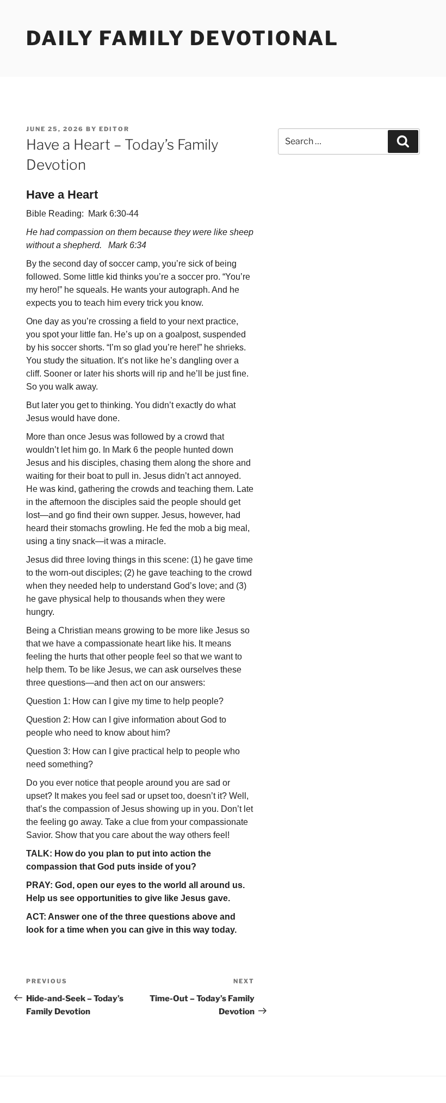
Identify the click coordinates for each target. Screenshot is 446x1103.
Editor (114, 129)
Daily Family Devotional (182, 38)
